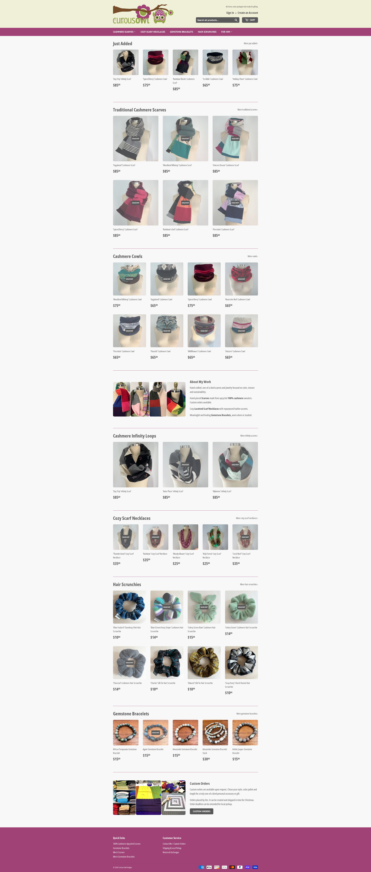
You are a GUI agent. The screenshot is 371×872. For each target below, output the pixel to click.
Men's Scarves (118, 852)
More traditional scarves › (248, 109)
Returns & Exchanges (171, 852)
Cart (252, 19)
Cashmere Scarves (123, 31)
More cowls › (253, 256)
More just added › (251, 43)
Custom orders (196, 402)
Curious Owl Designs (125, 867)
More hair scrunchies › (249, 584)
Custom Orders (201, 811)
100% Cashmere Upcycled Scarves (126, 843)
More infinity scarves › (249, 435)
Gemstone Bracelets (181, 31)
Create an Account (248, 13)
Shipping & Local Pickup (172, 848)
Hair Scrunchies (207, 31)
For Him (226, 31)
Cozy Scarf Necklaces (153, 31)
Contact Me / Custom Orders (174, 843)
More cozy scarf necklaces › (247, 518)
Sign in (230, 13)
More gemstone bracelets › (247, 713)
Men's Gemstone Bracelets (123, 856)
